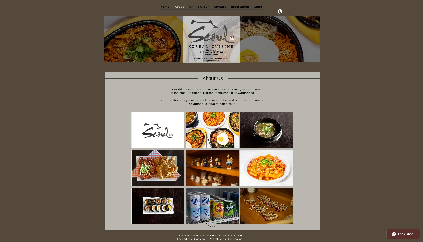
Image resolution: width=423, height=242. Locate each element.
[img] (157, 130)
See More (212, 226)
